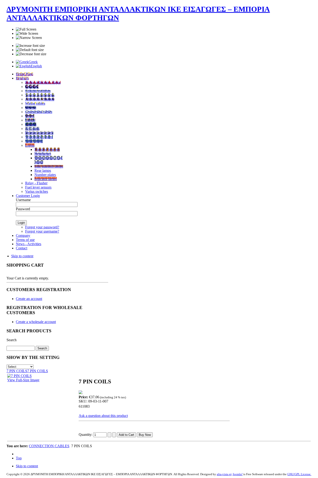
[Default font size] (30, 50)
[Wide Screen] (27, 33)
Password (23, 209)
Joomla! (238, 474)
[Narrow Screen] (29, 38)
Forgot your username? (42, 231)
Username (23, 200)
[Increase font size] (30, 46)
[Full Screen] (26, 29)
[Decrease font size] (31, 54)
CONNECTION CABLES (49, 446)
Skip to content (22, 256)
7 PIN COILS (17, 371)
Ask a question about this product (103, 416)
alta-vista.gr (224, 474)
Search (12, 340)
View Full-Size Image (23, 380)
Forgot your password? (42, 227)
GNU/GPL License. (299, 474)
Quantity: (86, 435)
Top (19, 458)
